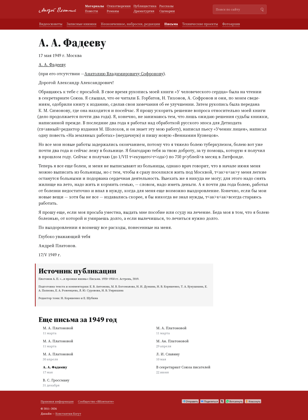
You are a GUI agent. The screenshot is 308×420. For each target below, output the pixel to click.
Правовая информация (57, 401)
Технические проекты (200, 24)
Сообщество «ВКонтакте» (96, 401)
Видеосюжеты (50, 24)
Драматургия (144, 11)
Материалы (94, 6)
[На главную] (58, 9)
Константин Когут (68, 414)
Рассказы (166, 6)
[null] (190, 401)
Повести (91, 11)
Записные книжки (81, 24)
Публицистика (145, 6)
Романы (113, 11)
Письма (171, 24)
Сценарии (167, 11)
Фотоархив (231, 24)
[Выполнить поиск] (262, 9)
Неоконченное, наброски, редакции (130, 24)
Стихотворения (119, 6)
